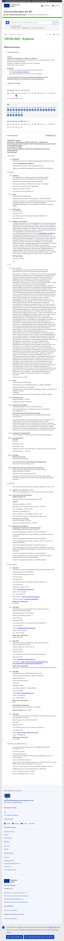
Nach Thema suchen (37, 28)
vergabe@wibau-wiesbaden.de (21, 72)
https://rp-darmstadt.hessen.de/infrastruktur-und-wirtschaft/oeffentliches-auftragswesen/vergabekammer (30, 662)
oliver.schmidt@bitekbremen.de (25, 693)
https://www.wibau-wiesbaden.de (31, 596)
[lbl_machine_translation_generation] (28, 121)
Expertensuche (26, 28)
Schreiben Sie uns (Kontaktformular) (13, 899)
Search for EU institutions (10, 910)
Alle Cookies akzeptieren (14, 937)
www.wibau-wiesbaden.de (31, 599)
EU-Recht (6, 857)
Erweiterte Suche (16, 28)
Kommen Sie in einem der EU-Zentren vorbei (16, 902)
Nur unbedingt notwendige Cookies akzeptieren (39, 937)
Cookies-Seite (52, 927)
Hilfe (5, 812)
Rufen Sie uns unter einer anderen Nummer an (16, 896)
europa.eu (13, 885)
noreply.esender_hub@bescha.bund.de (27, 732)
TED (5, 34)
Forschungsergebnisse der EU (12, 863)
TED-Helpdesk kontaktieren (11, 815)
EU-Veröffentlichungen (10, 869)
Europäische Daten (9, 860)
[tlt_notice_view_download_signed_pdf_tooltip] (16, 95)
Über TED (6, 846)
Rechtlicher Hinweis (9, 831)
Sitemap (6, 849)
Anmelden (47, 5)
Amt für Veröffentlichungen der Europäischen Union (19, 800)
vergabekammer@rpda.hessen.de (26, 628)
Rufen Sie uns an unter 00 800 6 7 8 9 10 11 (15, 892)
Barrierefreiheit (8, 838)
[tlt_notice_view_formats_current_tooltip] (55, 135)
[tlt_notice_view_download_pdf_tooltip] (8, 110)
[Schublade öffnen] (6, 46)
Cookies (6, 834)
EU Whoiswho (7, 866)
